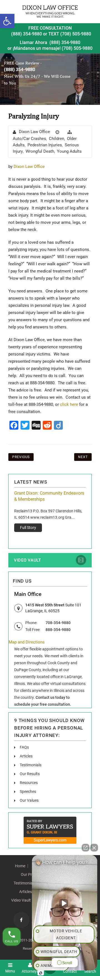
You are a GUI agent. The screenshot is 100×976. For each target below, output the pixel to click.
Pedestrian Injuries (45, 144)
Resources (29, 782)
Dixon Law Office (34, 131)
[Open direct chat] (85, 848)
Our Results (30, 774)
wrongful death (40, 151)
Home (20, 866)
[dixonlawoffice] (50, 11)
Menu (10, 971)
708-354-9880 (58, 623)
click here (69, 404)
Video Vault (27, 560)
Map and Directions (27, 642)
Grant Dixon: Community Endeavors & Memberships (49, 496)
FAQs (24, 747)
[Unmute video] (64, 903)
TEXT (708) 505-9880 (69, 34)
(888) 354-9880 (26, 34)
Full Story (28, 527)
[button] (7, 21)
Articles (26, 756)
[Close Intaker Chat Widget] (94, 848)
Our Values (29, 800)
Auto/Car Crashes (29, 138)
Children (56, 138)
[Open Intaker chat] (41, 972)
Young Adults (69, 151)
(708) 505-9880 (77, 48)
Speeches (28, 791)
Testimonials (30, 765)
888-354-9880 (58, 629)
